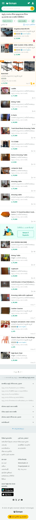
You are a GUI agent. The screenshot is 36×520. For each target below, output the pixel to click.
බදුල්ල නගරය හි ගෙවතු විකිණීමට (10, 394)
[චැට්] (28, 3)
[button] (29, 24)
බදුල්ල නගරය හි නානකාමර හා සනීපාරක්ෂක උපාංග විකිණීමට (18, 400)
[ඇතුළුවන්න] (32, 3)
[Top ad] (34, 41)
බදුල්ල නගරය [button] (7, 21)
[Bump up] (31, 83)
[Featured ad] (33, 83)
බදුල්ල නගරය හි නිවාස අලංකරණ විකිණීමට (13, 397)
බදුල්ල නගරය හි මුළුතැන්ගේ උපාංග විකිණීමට (13, 388)
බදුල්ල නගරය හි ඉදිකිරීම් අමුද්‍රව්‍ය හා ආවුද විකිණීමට (15, 391)
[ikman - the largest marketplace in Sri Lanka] (11, 3)
